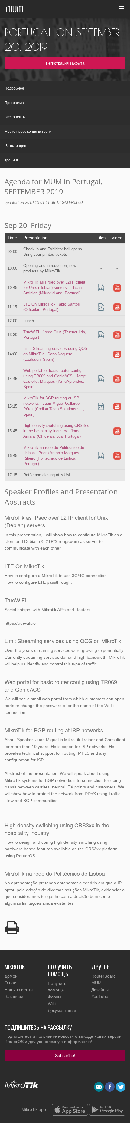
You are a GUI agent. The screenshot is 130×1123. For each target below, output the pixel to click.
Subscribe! (65, 1055)
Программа (14, 103)
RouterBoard (103, 976)
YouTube (99, 996)
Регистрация (15, 146)
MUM (96, 982)
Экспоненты (15, 117)
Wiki (52, 1003)
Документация (62, 1010)
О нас (10, 982)
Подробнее (14, 88)
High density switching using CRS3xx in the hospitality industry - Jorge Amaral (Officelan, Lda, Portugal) (56, 431)
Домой (11, 976)
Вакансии (14, 996)
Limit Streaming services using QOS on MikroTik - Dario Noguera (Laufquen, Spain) (55, 354)
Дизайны (100, 989)
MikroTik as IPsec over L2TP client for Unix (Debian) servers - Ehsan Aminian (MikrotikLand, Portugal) (54, 287)
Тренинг (11, 160)
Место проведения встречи (28, 131)
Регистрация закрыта (65, 63)
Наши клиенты (19, 989)
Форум (54, 997)
